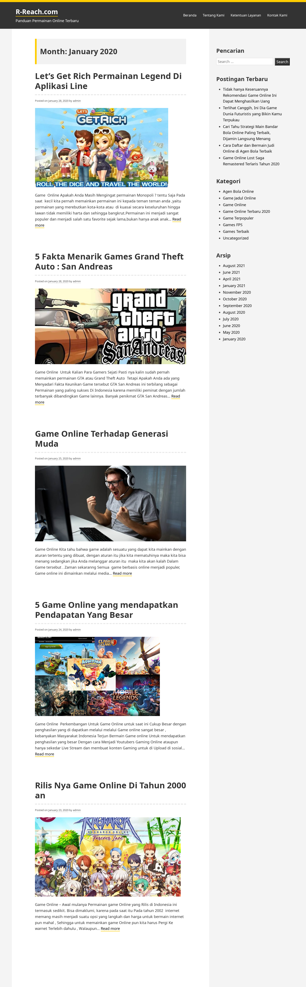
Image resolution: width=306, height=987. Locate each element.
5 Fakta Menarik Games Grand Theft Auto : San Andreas (109, 261)
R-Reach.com (37, 11)
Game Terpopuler (238, 218)
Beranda (190, 15)
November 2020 (237, 292)
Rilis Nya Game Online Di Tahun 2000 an (110, 790)
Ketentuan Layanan (246, 15)
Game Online (234, 204)
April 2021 (232, 278)
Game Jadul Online (239, 198)
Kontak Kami (277, 15)
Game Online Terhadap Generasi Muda (101, 438)
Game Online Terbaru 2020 (246, 211)
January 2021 (234, 285)
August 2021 (234, 265)
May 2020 (231, 332)
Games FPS (233, 224)
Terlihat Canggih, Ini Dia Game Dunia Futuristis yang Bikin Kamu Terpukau (252, 113)
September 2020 (237, 305)
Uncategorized (236, 238)
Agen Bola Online (238, 191)
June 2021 (231, 272)
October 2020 (235, 298)
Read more (122, 573)
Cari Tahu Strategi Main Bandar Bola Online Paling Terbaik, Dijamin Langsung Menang (250, 132)
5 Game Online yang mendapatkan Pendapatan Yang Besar (106, 609)
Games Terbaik (236, 231)
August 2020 (234, 312)
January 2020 (234, 338)
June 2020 (231, 325)
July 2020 (231, 318)
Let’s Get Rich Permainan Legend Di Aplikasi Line (108, 81)
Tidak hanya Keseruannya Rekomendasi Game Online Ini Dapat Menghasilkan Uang (250, 95)
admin (77, 101)
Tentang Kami (213, 15)
